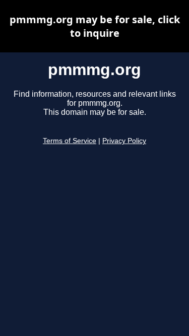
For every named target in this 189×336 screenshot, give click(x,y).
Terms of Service (69, 141)
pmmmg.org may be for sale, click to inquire (95, 26)
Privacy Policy (124, 141)
